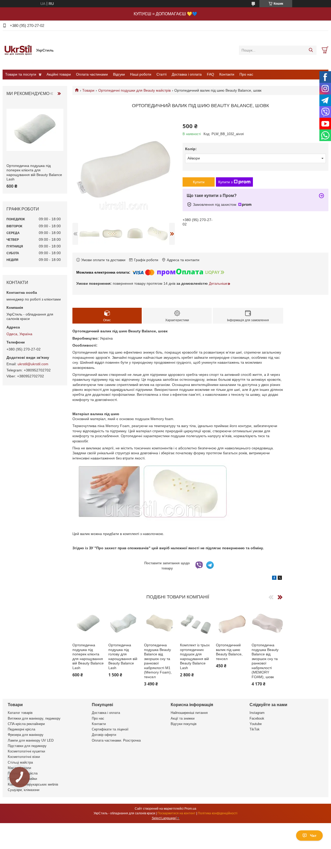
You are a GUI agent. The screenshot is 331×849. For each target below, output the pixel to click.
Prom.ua (190, 808)
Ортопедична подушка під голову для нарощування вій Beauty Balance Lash (122, 656)
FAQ (210, 74)
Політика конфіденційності (217, 813)
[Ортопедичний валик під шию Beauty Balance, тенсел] (231, 623)
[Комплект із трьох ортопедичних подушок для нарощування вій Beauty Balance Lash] (196, 623)
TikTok (255, 729)
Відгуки (119, 74)
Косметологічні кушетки (26, 751)
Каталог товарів (20, 713)
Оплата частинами (92, 74)
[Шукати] (311, 50)
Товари (88, 90)
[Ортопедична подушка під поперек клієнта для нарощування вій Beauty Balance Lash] (88, 623)
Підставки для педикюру (27, 746)
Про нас (246, 74)
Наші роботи (140, 74)
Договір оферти (104, 735)
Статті (161, 74)
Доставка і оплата (187, 74)
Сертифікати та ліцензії (110, 729)
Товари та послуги (20, 74)
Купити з (225, 182)
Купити (199, 182)
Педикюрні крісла (21, 729)
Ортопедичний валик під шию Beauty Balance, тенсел (229, 652)
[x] (280, 578)
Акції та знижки (182, 718)
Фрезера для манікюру (25, 735)
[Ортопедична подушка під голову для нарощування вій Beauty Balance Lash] (124, 623)
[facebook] (274, 578)
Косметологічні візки (24, 757)
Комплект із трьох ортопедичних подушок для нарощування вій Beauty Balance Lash (195, 656)
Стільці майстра (20, 762)
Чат (313, 835)
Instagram (257, 713)
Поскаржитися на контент (176, 813)
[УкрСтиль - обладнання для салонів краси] (18, 50)
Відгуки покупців (184, 724)
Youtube (256, 724)
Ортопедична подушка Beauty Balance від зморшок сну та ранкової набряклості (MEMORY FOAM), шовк (265, 661)
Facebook (257, 718)
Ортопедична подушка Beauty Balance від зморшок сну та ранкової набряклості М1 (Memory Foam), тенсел (158, 661)
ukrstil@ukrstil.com (33, 364)
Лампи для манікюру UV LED (31, 740)
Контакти (226, 74)
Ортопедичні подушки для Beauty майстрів (134, 90)
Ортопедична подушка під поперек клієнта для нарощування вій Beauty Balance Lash (88, 656)
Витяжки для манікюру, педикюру (34, 718)
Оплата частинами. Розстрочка (116, 740)
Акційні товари (59, 74)
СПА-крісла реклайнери (26, 724)
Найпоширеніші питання (189, 713)
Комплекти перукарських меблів (33, 784)
